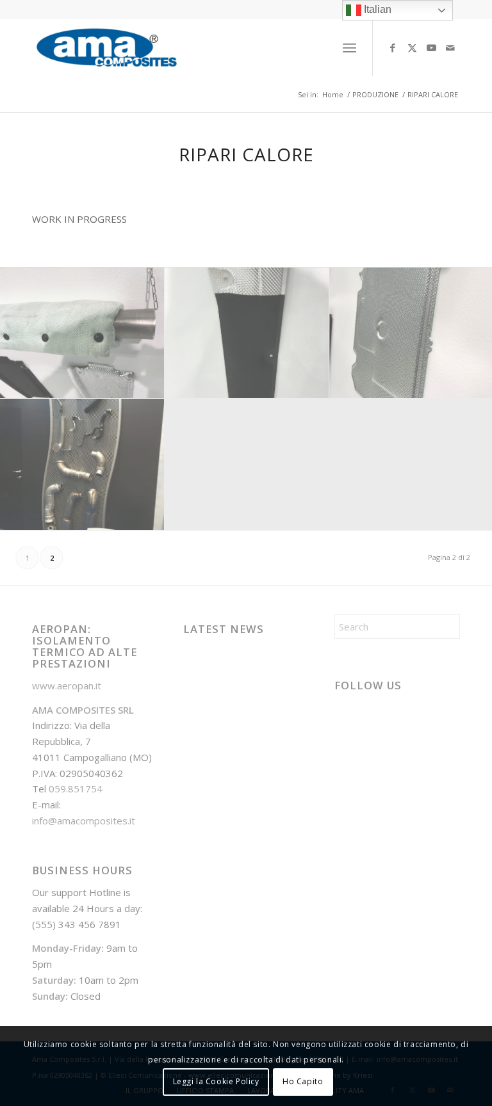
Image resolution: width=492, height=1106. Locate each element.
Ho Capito (303, 1081)
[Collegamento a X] (412, 47)
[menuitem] (349, 47)
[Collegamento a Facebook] (392, 47)
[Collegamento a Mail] (450, 47)
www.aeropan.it (66, 685)
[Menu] (349, 47)
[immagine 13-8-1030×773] (82, 333)
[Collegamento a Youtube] (431, 47)
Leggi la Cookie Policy (216, 1081)
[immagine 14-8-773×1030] (247, 333)
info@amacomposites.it (83, 820)
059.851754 (75, 788)
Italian (376, 9)
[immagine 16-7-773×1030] (82, 464)
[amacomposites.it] (106, 47)
